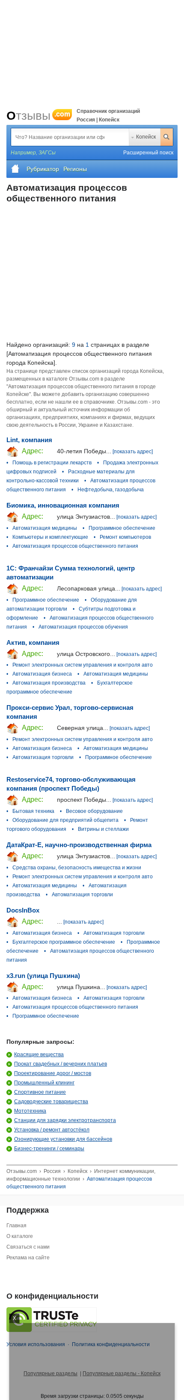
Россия (52, 1171)
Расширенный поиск (148, 153)
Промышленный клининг (44, 1083)
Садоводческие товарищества (51, 1102)
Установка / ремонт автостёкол (51, 1130)
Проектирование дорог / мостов (52, 1073)
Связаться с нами (28, 1247)
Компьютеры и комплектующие (50, 537)
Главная (16, 1226)
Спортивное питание (40, 1092)
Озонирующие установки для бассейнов (63, 1139)
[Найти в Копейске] (166, 136)
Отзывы (38, 115)
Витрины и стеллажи (103, 829)
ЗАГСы (47, 153)
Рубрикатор (43, 168)
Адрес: (31, 451)
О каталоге (19, 1236)
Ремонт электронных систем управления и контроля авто (82, 665)
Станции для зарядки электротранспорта (65, 1120)
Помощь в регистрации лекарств (52, 463)
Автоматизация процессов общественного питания (75, 546)
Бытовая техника (33, 811)
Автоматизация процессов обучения (83, 627)
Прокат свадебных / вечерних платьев (60, 1064)
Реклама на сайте (28, 1258)
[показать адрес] (133, 452)
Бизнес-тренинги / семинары (49, 1149)
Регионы (75, 168)
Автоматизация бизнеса (42, 674)
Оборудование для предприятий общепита (65, 820)
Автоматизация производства (49, 683)
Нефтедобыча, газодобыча (110, 490)
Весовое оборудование (94, 811)
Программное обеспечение (122, 528)
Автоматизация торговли (43, 757)
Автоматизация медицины (44, 528)
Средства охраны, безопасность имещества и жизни (76, 868)
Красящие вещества (39, 1054)
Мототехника (30, 1111)
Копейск (146, 137)
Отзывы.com (21, 1171)
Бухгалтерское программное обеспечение (63, 942)
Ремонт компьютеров (125, 537)
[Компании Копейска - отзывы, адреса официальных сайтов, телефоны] (15, 169)
